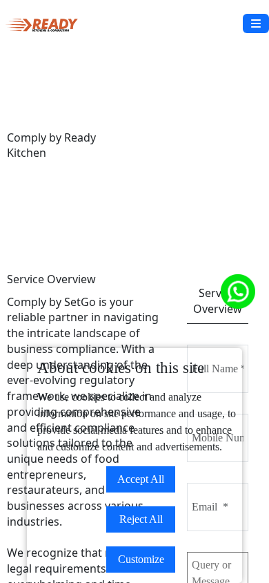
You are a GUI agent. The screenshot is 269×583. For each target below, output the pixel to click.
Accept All (140, 479)
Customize (141, 559)
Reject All (141, 519)
